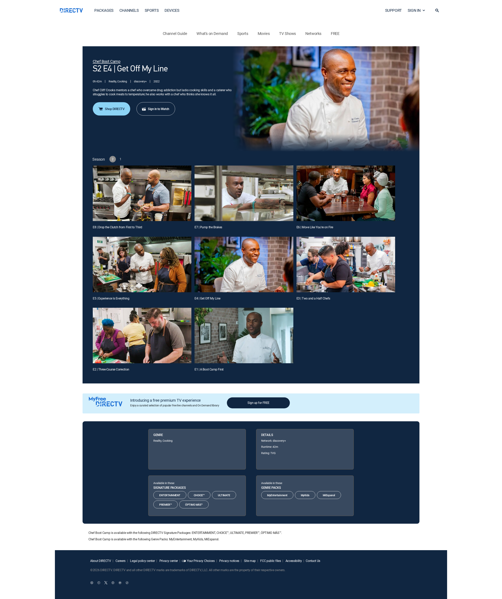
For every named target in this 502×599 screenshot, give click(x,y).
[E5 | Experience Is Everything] (142, 264)
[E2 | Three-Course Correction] (142, 335)
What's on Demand (212, 33)
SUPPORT (393, 10)
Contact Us (313, 561)
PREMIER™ (165, 504)
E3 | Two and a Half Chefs (313, 298)
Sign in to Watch (158, 109)
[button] (437, 10)
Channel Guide (175, 33)
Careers (120, 561)
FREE (335, 33)
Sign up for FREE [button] (258, 403)
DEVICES (172, 10)
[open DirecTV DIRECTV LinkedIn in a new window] (91, 582)
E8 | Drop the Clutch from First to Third (117, 227)
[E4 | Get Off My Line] (244, 264)
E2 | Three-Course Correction (111, 369)
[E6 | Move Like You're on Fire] (345, 193)
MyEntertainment (277, 495)
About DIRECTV (100, 561)
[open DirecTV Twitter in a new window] (105, 582)
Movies (264, 33)
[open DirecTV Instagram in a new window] (113, 582)
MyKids (305, 495)
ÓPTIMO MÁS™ (194, 504)
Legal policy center (142, 561)
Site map (249, 561)
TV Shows (287, 33)
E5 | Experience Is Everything (111, 298)
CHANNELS (129, 10)
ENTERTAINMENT (169, 495)
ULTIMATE (224, 495)
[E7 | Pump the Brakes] (244, 193)
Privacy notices (228, 561)
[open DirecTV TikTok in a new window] (127, 582)
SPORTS (152, 10)
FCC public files (270, 561)
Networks (313, 33)
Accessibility (293, 561)
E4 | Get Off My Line (207, 298)
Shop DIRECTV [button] (114, 109)
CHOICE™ (199, 495)
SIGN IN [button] (414, 10)
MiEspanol (329, 495)
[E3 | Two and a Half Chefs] (345, 264)
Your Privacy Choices (201, 561)
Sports (242, 33)
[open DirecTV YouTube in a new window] (120, 582)
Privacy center (168, 561)
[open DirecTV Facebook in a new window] (98, 582)
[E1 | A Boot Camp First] (244, 335)
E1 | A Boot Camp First (209, 369)
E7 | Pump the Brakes (208, 227)
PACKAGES (104, 10)
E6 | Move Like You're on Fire (314, 227)
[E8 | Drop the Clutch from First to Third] (142, 193)
